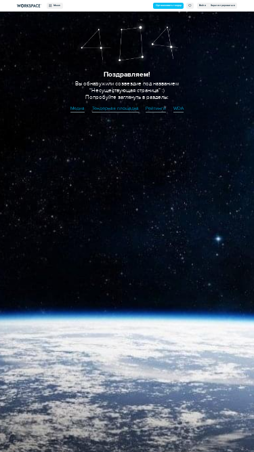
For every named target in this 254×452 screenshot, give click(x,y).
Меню (56, 5)
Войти (202, 5)
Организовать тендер (169, 5)
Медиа (77, 108)
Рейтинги (156, 108)
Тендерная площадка (115, 108)
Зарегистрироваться (223, 5)
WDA (178, 108)
